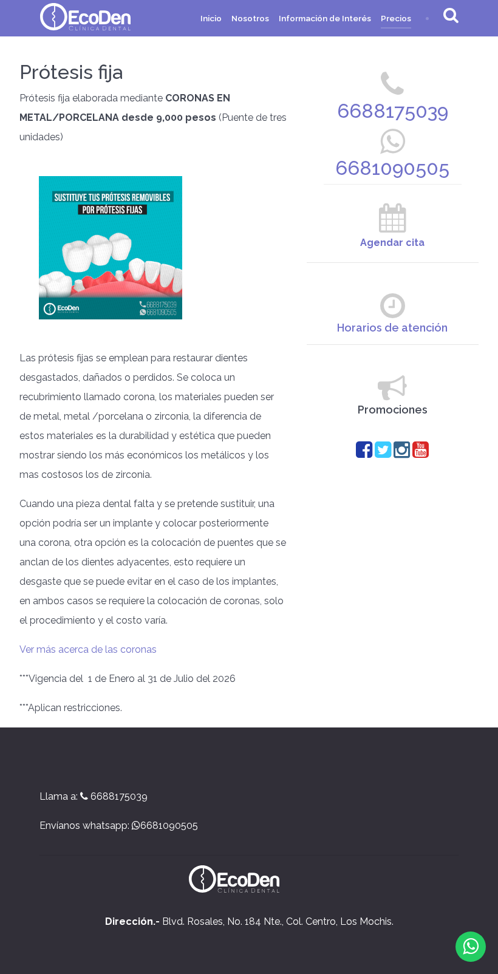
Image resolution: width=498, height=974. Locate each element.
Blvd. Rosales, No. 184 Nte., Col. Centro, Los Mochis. (249, 921)
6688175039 (392, 111)
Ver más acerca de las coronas (89, 649)
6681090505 (392, 168)
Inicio (211, 18)
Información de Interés (325, 18)
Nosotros (250, 18)
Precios (396, 18)
